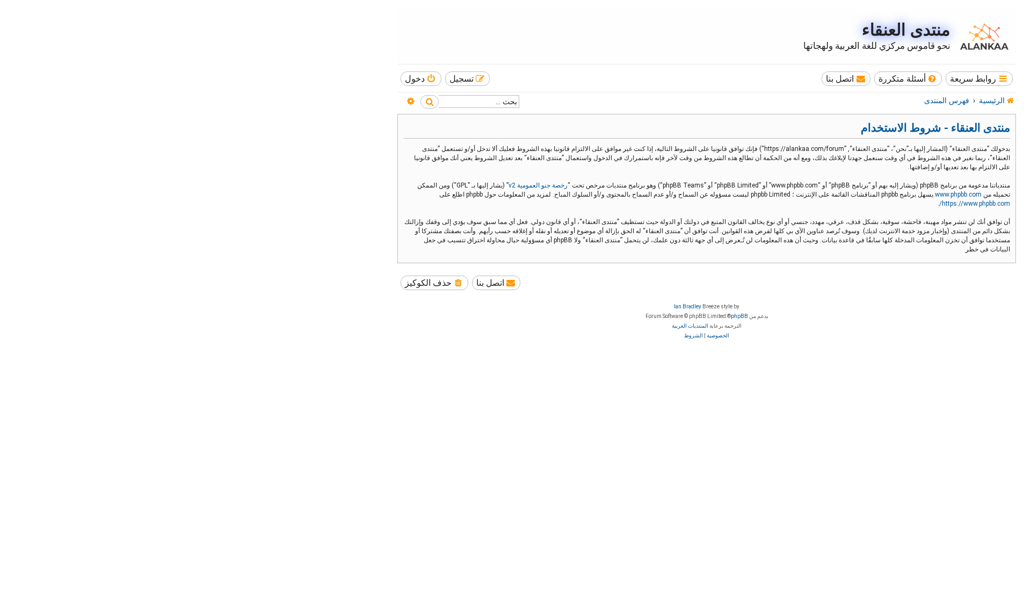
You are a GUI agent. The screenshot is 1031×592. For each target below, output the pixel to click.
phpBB (739, 316)
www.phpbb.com (958, 194)
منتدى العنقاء (906, 30)
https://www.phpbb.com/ (974, 203)
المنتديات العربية (690, 326)
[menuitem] (908, 78)
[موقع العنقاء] (981, 36)
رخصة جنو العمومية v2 (538, 185)
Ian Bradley (687, 306)
